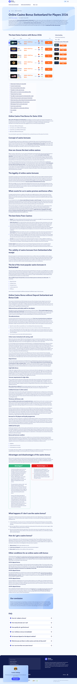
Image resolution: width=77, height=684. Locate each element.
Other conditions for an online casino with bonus (20, 107)
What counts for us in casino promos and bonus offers (21, 91)
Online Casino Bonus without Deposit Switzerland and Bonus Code (23, 99)
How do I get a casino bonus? (16, 105)
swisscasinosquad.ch (9, 11)
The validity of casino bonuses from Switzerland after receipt (22, 95)
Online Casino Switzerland (13, 4)
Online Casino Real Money (26, 4)
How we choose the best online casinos (18, 87)
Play (48, 42)
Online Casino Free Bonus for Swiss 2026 (18, 83)
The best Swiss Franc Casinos (16, 93)
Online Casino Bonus (13, 661)
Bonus (34, 4)
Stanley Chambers (14, 17)
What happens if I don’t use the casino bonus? (19, 103)
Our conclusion (13, 109)
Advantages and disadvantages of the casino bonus (20, 101)
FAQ (11, 111)
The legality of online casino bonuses (17, 89)
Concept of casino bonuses (16, 85)
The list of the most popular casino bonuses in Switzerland (21, 97)
